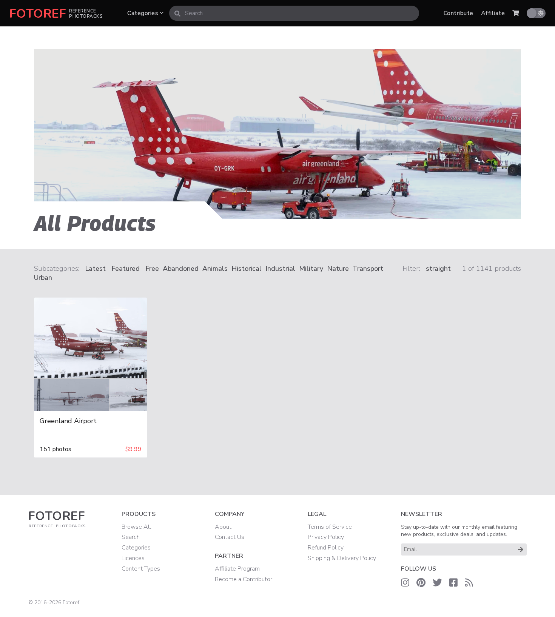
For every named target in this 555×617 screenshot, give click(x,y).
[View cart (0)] (515, 13)
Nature (338, 268)
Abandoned (181, 268)
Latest (95, 268)
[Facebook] (453, 583)
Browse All (136, 527)
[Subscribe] (520, 549)
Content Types (141, 569)
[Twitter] (437, 583)
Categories (143, 13)
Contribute (458, 13)
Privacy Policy (326, 537)
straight (438, 268)
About (223, 527)
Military (311, 268)
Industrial (280, 268)
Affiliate (493, 13)
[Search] (177, 13)
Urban (43, 277)
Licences (133, 558)
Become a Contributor (243, 579)
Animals (215, 268)
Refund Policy (326, 547)
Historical (246, 268)
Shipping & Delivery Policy (342, 558)
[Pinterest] (421, 583)
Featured (125, 268)
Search (131, 537)
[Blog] (469, 583)
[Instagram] (405, 583)
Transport (368, 268)
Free (152, 268)
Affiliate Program (237, 569)
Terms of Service (330, 527)
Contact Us (229, 537)
